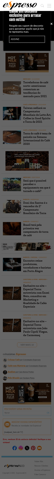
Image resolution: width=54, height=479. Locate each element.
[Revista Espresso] (20, 5)
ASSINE (15, 39)
